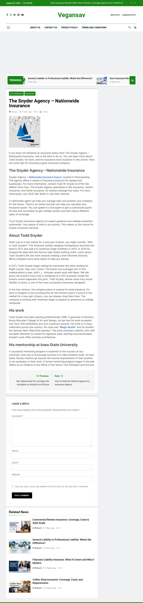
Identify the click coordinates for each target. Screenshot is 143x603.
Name (15, 450)
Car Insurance (16, 93)
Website (16, 474)
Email (15, 462)
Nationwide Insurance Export (45, 177)
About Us (35, 27)
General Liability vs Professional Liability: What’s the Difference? (52, 78)
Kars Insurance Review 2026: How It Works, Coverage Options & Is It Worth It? (87, 3)
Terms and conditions (94, 27)
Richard (38, 528)
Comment (17, 416)
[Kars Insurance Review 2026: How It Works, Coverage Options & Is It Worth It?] (94, 82)
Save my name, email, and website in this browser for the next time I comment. (51, 486)
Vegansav (71, 15)
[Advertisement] (71, 53)
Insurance (29, 93)
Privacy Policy (69, 27)
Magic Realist (67, 327)
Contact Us (50, 27)
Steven (14, 111)
